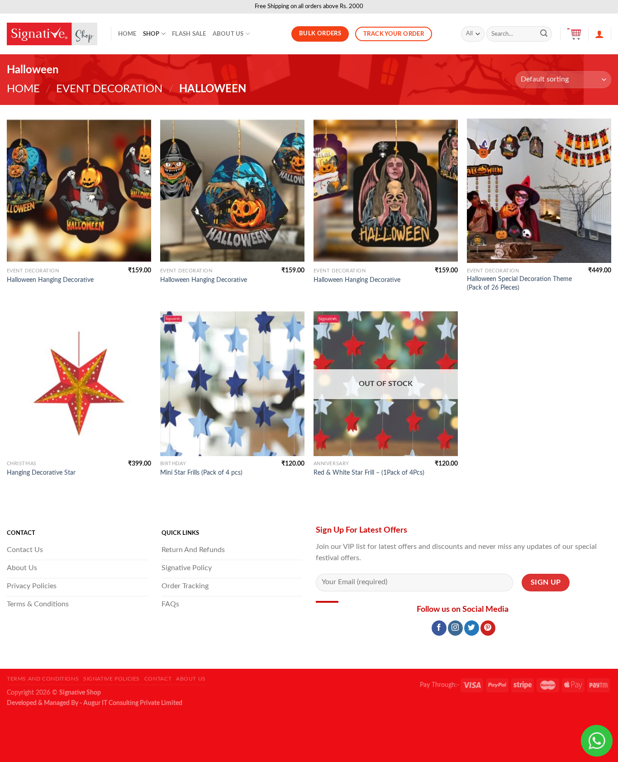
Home (127, 34)
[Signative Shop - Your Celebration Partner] (52, 34)
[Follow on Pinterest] (487, 628)
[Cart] (574, 34)
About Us (228, 34)
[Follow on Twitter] (471, 628)
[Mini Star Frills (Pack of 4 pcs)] (232, 383)
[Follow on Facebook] (439, 628)
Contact (157, 678)
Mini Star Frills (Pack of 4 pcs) (201, 472)
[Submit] (543, 34)
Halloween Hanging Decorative (50, 279)
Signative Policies (111, 678)
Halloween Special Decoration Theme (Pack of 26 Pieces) (519, 283)
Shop (151, 34)
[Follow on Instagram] (455, 628)
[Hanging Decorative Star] (79, 383)
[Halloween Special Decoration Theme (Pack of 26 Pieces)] (539, 191)
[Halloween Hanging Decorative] (79, 191)
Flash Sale (189, 34)
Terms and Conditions (43, 678)
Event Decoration (109, 89)
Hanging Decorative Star (41, 472)
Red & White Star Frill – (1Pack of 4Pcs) (369, 472)
